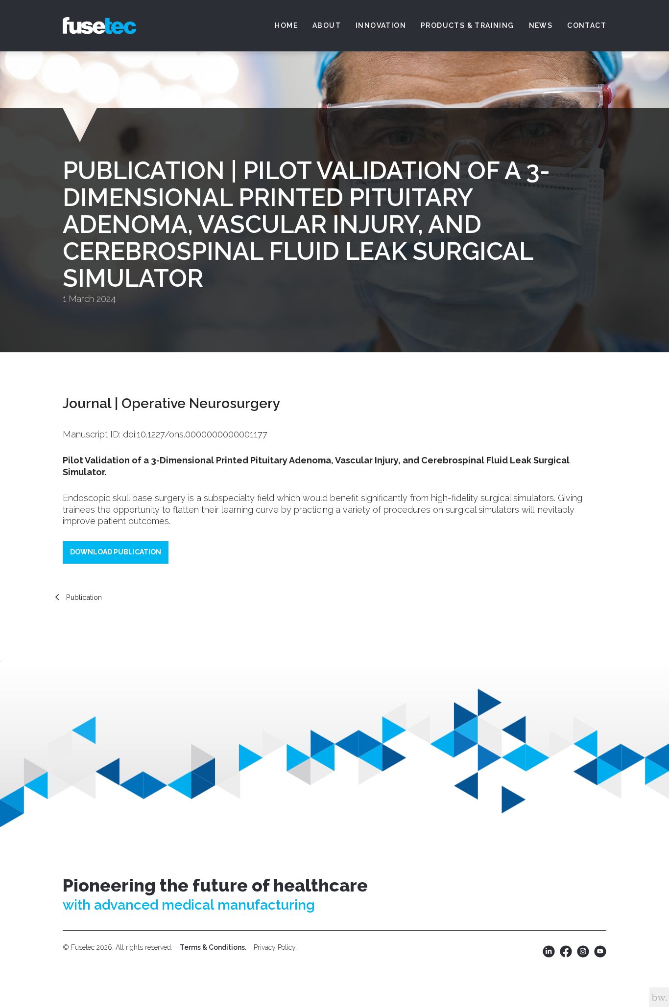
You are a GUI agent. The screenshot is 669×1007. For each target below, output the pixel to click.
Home (286, 25)
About (326, 25)
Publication (84, 597)
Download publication (115, 552)
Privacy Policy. (275, 947)
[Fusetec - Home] (99, 25)
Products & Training (467, 25)
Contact (586, 25)
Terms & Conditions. (213, 947)
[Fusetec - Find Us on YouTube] (600, 951)
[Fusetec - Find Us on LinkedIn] (548, 951)
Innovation (381, 25)
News (541, 25)
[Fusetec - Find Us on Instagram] (583, 951)
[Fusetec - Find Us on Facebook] (565, 951)
